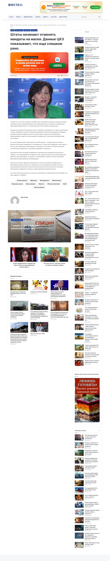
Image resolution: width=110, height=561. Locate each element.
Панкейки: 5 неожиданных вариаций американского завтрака (92, 113)
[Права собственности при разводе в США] (79, 545)
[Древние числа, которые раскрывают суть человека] (79, 247)
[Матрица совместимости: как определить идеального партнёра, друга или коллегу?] (79, 536)
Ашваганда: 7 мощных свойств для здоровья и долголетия (91, 452)
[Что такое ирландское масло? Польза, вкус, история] (79, 310)
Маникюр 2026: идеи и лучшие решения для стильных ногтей (91, 185)
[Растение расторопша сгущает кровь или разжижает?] (79, 154)
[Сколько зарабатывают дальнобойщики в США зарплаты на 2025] (79, 475)
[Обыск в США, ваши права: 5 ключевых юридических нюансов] (79, 528)
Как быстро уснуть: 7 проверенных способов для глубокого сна (91, 66)
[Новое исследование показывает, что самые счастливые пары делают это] (79, 317)
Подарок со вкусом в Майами (39, 291)
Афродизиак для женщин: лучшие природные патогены (92, 130)
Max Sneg (24, 197)
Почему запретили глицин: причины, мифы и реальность (92, 73)
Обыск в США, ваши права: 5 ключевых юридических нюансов (91, 527)
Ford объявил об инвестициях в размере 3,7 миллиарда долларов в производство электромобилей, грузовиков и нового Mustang (39, 314)
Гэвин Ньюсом (22, 180)
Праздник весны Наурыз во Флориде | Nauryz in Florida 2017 (18, 293)
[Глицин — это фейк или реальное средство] (79, 295)
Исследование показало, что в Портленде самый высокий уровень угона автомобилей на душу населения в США (92, 237)
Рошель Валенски (54, 184)
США (17, 25)
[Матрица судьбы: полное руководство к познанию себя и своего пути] (79, 91)
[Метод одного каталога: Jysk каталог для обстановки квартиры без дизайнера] (79, 82)
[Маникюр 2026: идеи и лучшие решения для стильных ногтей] (79, 186)
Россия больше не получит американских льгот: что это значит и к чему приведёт (27, 227)
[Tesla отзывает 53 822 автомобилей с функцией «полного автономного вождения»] (19, 306)
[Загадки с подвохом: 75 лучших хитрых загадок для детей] (79, 302)
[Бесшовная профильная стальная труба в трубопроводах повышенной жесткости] (79, 255)
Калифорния (45, 180)
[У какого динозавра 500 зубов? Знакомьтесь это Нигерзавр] (79, 347)
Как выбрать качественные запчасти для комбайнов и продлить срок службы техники (91, 337)
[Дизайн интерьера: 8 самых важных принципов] (79, 219)
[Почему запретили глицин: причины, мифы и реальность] (79, 74)
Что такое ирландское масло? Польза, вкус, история (91, 309)
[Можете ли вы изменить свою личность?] (79, 278)
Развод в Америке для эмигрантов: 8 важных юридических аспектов (91, 460)
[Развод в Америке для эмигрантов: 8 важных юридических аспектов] (79, 461)
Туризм (37, 17)
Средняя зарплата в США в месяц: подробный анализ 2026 (92, 49)
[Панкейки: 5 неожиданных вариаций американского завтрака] (79, 114)
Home (13, 25)
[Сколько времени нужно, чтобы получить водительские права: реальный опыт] (79, 327)
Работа (18, 17)
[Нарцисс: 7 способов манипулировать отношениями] (79, 99)
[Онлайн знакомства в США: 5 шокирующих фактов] (79, 162)
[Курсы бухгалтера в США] (39, 327)
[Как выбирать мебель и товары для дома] (79, 212)
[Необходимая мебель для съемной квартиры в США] (79, 179)
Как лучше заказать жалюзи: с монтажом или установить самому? (92, 354)
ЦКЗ (65, 184)
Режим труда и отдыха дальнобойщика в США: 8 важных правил (92, 504)
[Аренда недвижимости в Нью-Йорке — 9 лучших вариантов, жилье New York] (79, 40)
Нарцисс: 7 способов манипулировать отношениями (91, 98)
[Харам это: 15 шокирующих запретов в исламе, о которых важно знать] (79, 57)
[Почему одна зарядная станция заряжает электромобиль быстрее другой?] (79, 226)
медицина (27, 30)
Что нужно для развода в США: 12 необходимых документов (92, 138)
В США (11, 17)
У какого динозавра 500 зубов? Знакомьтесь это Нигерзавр (92, 347)
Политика (34, 30)
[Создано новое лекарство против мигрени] (79, 271)
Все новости (19, 30)
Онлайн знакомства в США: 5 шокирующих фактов (91, 161)
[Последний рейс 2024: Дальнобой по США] (79, 490)
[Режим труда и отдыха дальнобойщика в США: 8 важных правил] (79, 505)
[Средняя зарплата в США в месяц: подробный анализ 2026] (79, 49)
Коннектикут (57, 180)
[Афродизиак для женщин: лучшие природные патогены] (79, 131)
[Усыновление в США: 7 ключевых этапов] (79, 107)
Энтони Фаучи (39, 187)
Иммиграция (28, 17)
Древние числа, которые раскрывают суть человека (92, 246)
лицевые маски (18, 184)
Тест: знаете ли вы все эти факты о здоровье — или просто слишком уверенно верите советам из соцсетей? (92, 202)
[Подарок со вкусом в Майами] (39, 285)
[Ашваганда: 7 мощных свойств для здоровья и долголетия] (79, 453)
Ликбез (45, 17)
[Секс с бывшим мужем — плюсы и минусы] (79, 147)
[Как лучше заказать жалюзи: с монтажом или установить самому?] (79, 355)
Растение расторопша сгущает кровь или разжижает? (91, 153)
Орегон (41, 184)
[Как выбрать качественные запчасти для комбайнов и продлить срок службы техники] (79, 336)
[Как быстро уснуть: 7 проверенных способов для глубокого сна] (79, 67)
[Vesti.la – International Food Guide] (15, 4)
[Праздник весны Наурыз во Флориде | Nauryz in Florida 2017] (19, 285)
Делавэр (34, 180)
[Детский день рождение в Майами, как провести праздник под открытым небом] (79, 169)
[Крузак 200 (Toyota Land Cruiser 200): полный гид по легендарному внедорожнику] (79, 285)
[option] (39, 226)
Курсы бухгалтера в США (38, 333)
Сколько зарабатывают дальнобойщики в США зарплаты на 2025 (91, 475)
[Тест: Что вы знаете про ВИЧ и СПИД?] (79, 194)
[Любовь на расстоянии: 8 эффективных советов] (79, 363)
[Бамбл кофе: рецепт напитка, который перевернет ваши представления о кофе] (79, 122)
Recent (87, 32)
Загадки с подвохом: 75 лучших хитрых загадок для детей (91, 301)
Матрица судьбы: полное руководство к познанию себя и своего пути (92, 91)
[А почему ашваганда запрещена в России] (79, 264)
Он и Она (53, 17)
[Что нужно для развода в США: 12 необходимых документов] (79, 139)
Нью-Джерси (31, 184)
